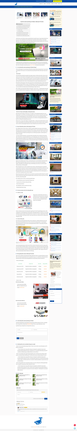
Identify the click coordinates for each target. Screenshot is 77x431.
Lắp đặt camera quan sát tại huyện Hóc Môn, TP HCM (20, 18)
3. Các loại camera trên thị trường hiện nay (22, 28)
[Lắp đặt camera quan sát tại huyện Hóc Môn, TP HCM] (20, 14)
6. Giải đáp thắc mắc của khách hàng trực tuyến (22, 35)
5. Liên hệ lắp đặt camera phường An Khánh (22, 34)
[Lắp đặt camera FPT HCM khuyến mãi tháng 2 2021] (28, 14)
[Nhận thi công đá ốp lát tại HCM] (55, 192)
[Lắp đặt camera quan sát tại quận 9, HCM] (36, 14)
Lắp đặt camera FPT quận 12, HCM (43, 17)
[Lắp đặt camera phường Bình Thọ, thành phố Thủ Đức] (17, 376)
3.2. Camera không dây (20, 31)
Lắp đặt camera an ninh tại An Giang (55, 225)
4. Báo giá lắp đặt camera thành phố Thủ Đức (22, 32)
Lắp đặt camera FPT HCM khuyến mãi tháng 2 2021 (28, 17)
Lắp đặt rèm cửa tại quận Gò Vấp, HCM (55, 159)
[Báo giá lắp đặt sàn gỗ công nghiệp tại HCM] (55, 167)
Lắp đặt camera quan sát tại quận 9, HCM (36, 17)
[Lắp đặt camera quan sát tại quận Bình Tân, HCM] (55, 62)
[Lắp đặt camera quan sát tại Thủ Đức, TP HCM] (34, 384)
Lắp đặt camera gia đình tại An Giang (55, 224)
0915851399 (49, 1)
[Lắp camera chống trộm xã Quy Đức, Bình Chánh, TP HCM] (55, 50)
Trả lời (17, 405)
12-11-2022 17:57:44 (22, 411)
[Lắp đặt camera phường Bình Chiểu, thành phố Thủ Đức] (34, 376)
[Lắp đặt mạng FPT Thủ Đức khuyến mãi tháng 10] (55, 128)
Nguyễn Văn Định (23, 407)
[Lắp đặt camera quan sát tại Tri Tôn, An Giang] (55, 219)
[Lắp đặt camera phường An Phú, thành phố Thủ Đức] (17, 380)
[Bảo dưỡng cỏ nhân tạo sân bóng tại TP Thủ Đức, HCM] (55, 109)
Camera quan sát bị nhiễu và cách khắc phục (55, 11)
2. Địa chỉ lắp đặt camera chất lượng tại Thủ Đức (22, 27)
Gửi (17, 338)
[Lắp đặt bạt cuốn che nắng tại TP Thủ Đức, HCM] (55, 118)
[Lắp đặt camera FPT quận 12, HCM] (44, 14)
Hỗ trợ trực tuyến (58, 1)
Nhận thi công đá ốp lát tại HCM (54, 196)
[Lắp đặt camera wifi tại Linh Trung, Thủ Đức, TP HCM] (17, 384)
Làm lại (22, 338)
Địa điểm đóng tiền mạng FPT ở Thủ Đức (56, 132)
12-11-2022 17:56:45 (20, 405)
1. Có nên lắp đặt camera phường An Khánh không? (23, 25)
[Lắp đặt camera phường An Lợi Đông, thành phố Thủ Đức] (34, 380)
